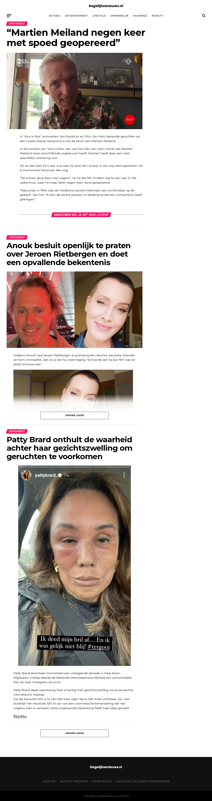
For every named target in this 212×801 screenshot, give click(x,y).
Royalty (157, 15)
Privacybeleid (102, 781)
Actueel (55, 15)
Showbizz (140, 15)
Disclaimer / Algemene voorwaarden (143, 781)
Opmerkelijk (119, 15)
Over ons (49, 781)
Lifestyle (99, 15)
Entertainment (76, 15)
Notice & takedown (74, 781)
